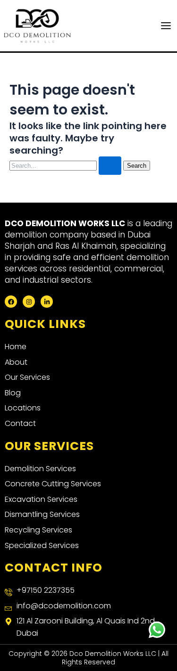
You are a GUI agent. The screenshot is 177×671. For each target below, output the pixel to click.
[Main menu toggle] (166, 26)
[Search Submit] (110, 165)
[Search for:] (66, 165)
